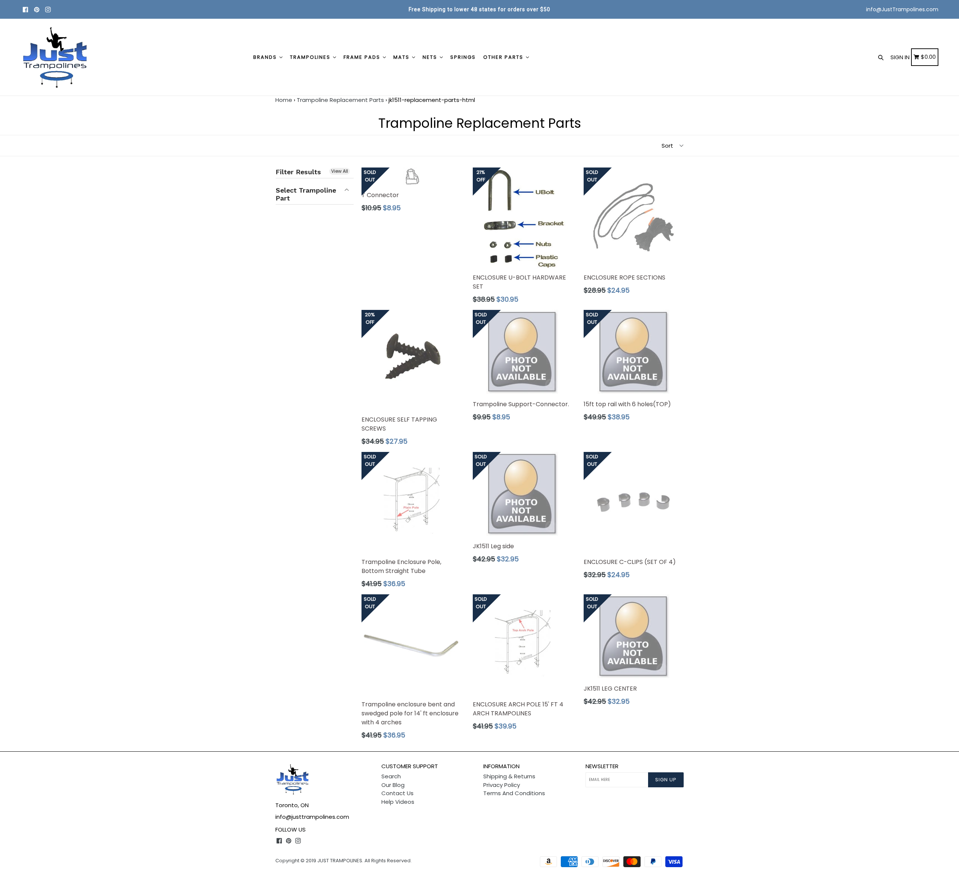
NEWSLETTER (602, 766)
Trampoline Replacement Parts (340, 100)
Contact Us (397, 793)
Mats (402, 57)
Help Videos (397, 802)
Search (391, 776)
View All (339, 171)
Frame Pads (363, 57)
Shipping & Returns (509, 776)
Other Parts (504, 57)
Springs (463, 57)
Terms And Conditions (514, 793)
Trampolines (311, 57)
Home (283, 100)
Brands (266, 57)
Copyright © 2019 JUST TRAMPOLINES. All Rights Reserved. (343, 860)
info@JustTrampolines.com (902, 9)
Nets (431, 57)
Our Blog (393, 785)
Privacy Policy (501, 785)
